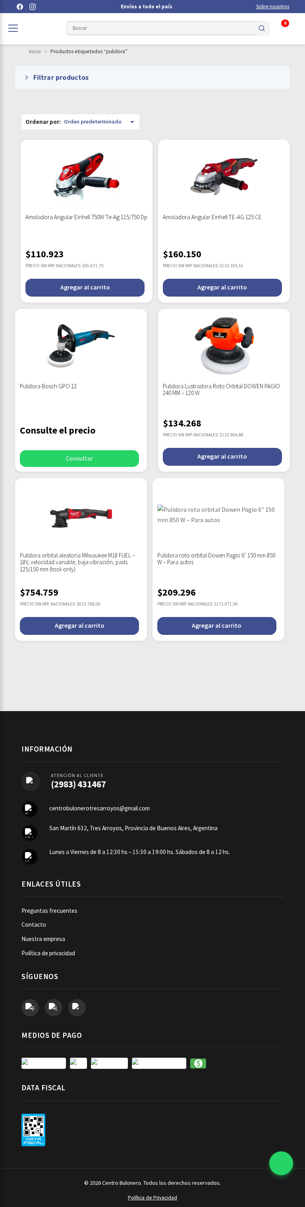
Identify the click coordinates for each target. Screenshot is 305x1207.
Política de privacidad (48, 953)
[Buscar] (262, 28)
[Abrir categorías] (13, 28)
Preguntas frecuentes (49, 910)
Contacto (33, 924)
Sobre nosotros (272, 6)
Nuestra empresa (43, 939)
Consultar (79, 458)
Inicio (35, 51)
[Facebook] (20, 7)
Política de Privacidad (152, 1197)
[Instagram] (33, 7)
